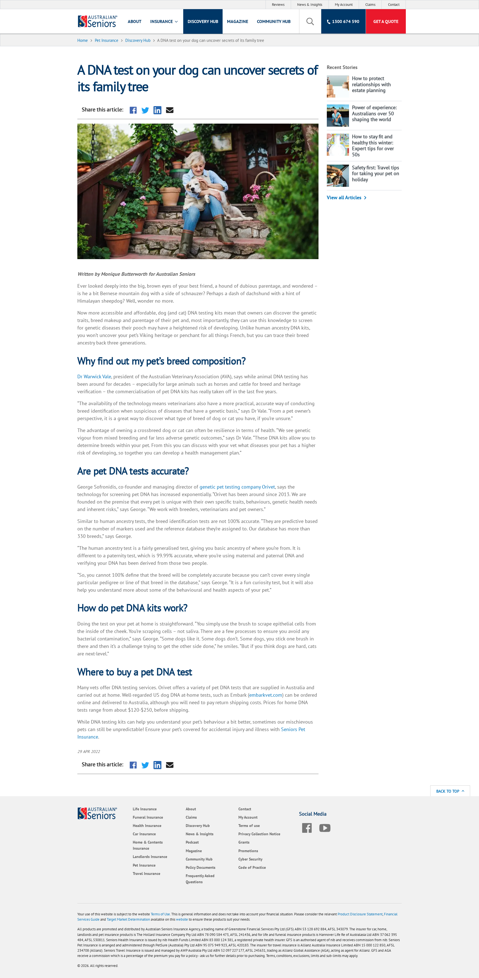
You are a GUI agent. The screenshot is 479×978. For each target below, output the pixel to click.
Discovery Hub (203, 21)
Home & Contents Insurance (148, 845)
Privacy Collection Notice (259, 833)
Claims (370, 4)
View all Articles (344, 197)
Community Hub (274, 21)
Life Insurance (145, 808)
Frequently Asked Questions (200, 878)
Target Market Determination (128, 919)
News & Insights (309, 4)
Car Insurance (144, 833)
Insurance (162, 21)
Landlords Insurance (150, 856)
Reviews (278, 4)
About (134, 21)
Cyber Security (250, 859)
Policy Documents (200, 867)
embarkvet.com (265, 695)
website (182, 919)
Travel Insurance (146, 873)
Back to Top (448, 791)
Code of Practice (252, 867)
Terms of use (249, 825)
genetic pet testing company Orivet (237, 487)
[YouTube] (325, 827)
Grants (243, 842)
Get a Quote (385, 21)
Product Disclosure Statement (360, 914)
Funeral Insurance (148, 817)
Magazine (237, 21)
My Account (344, 4)
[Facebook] (307, 827)
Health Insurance (147, 825)
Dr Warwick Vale (94, 376)
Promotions (248, 850)
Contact (393, 4)
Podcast (192, 842)
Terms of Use (160, 914)
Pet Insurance (144, 865)
